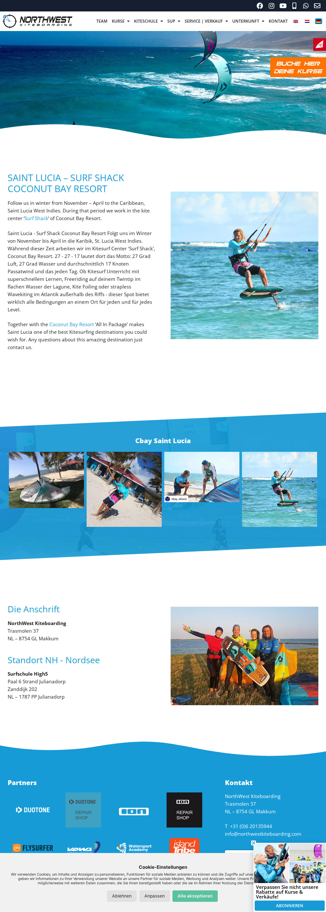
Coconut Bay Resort (71, 324)
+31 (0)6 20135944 (251, 826)
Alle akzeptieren (195, 896)
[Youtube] (283, 6)
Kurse (118, 21)
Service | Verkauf (204, 21)
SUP (171, 21)
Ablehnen (122, 896)
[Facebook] (260, 6)
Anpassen (154, 896)
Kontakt (278, 21)
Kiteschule (146, 21)
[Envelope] (317, 6)
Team (101, 21)
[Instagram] (271, 6)
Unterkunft (245, 21)
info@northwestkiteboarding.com (263, 834)
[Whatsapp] (306, 6)
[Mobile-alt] (294, 6)
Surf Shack (36, 218)
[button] (253, 843)
